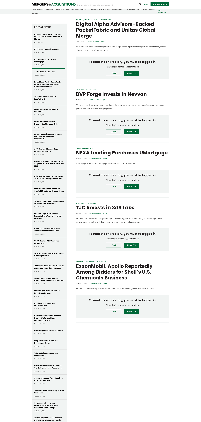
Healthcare (80, 90)
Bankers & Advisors (79, 9)
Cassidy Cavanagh (92, 41)
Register (131, 73)
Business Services (105, 20)
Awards (35, 14)
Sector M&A (117, 9)
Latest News (142, 9)
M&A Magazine (162, 11)
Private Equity (38, 9)
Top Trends (130, 9)
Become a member (160, 4)
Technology (92, 20)
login (146, 4)
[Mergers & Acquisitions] (54, 4)
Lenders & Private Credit (100, 9)
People (152, 9)
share (103, 41)
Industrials (80, 262)
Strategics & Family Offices (57, 9)
